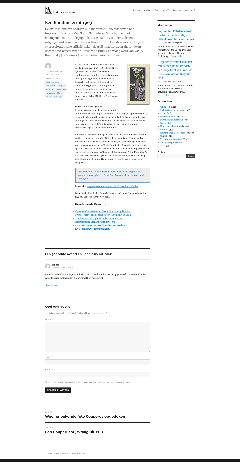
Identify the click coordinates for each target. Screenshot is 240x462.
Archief (147, 10)
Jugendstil (50, 89)
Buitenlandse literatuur (171, 119)
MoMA (59, 93)
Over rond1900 (162, 10)
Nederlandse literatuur (171, 139)
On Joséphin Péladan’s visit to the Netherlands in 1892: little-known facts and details (176, 35)
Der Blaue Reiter (52, 82)
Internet (164, 129)
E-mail (49, 369)
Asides (163, 113)
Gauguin (61, 86)
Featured (164, 123)
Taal (162, 145)
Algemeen (165, 107)
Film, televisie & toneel (171, 126)
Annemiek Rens (56, 71)
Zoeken (161, 152)
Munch (49, 97)
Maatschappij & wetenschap (174, 132)
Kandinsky (61, 89)
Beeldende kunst (52, 78)
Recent (137, 10)
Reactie (49, 319)
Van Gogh (58, 97)
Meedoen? (189, 10)
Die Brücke (50, 86)
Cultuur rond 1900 (52, 454)
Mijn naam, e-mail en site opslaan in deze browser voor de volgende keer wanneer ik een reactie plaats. (89, 382)
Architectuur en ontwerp (172, 110)
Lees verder (177, 56)
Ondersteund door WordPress (73, 454)
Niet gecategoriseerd (170, 142)
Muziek (163, 136)
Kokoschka (50, 93)
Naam (48, 357)
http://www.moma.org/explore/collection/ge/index (112, 186)
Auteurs (177, 10)
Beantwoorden (52, 285)
